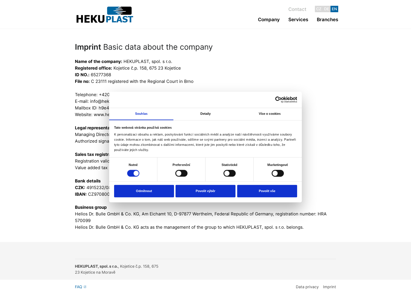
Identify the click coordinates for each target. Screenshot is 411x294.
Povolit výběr (205, 191)
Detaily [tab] (205, 113)
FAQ (78, 287)
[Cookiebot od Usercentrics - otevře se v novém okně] (278, 99)
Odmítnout (144, 191)
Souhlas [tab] (141, 113)
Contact (297, 9)
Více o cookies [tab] (270, 113)
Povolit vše (267, 191)
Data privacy (307, 287)
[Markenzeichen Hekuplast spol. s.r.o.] (105, 14)
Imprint (329, 287)
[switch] (181, 173)
